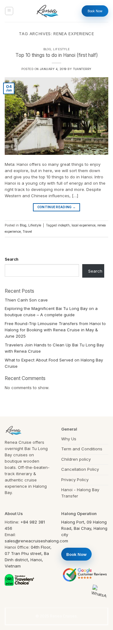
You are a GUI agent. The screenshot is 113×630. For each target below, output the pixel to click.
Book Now (95, 11)
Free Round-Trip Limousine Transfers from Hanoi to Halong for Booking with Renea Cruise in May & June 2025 (55, 330)
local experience (83, 225)
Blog (47, 49)
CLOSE (97, 527)
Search (11, 259)
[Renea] (47, 11)
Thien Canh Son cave (26, 299)
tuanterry (82, 69)
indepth (64, 225)
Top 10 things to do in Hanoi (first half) (56, 55)
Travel (27, 232)
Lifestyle (61, 49)
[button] (9, 11)
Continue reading (56, 207)
